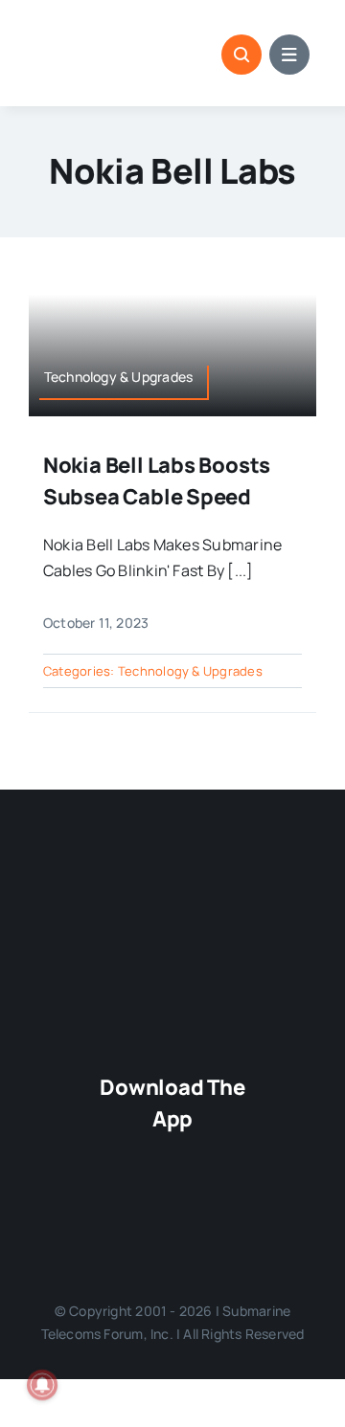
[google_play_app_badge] (172, 1209)
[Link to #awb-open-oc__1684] (289, 54)
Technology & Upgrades (190, 671)
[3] (172, 873)
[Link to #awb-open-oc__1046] (241, 54)
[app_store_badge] (172, 1152)
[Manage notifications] (42, 1385)
